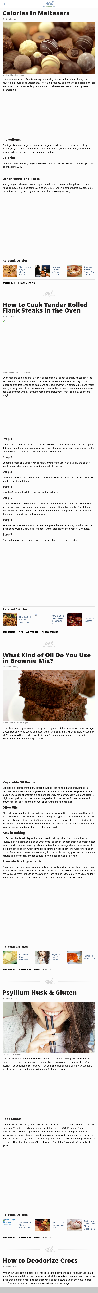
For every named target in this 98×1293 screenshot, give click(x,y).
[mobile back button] (4, 4)
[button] (4, 4)
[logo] (49, 4)
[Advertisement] (49, 118)
